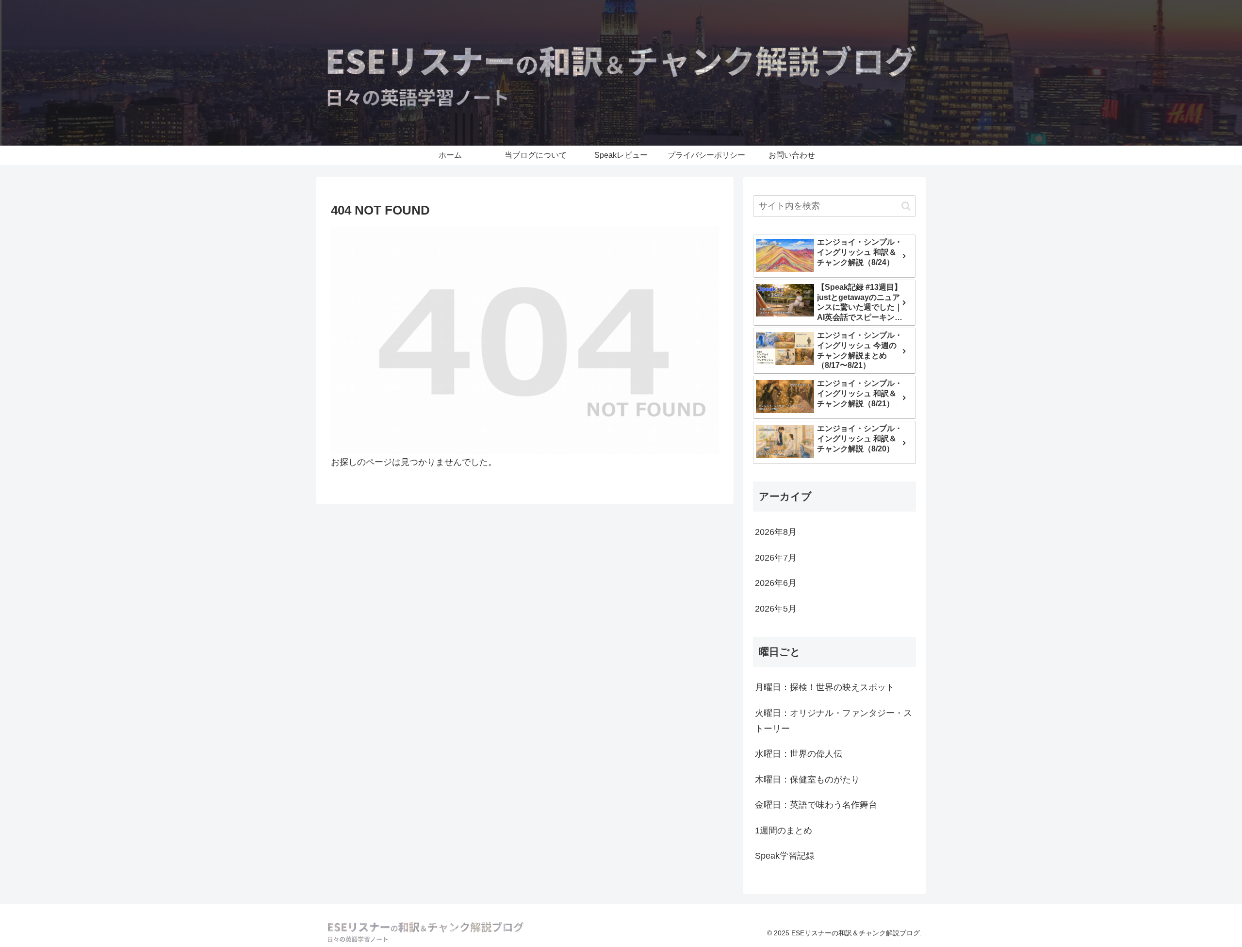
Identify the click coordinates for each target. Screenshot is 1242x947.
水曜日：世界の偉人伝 (798, 754)
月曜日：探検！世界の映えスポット (825, 687)
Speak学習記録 (785, 856)
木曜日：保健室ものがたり (807, 779)
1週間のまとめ (783, 830)
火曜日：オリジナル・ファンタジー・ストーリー (833, 720)
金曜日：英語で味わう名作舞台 (816, 805)
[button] (906, 206)
